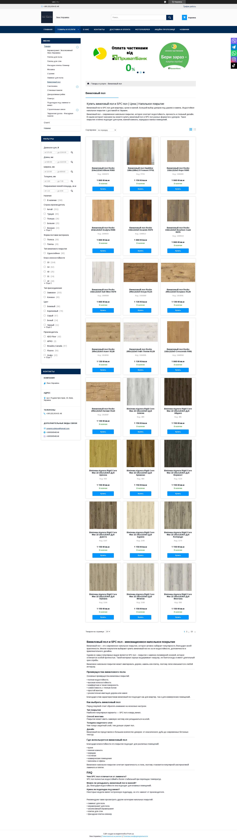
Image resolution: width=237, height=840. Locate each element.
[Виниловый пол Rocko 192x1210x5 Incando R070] (140, 210)
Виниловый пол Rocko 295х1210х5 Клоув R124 (140, 290)
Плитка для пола (54, 57)
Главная (48, 29)
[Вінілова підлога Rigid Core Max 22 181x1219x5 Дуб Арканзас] (140, 453)
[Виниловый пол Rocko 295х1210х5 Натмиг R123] (103, 391)
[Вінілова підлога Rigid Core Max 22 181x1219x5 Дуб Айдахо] (178, 391)
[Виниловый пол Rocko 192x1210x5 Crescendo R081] (178, 332)
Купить (103, 189)
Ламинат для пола (55, 78)
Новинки (184, 29)
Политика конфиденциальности (135, 836)
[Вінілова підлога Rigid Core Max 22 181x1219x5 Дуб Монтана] (178, 577)
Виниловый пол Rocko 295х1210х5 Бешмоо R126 (178, 290)
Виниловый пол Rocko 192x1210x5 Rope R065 (178, 169)
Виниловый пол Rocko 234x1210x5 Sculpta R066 (103, 229)
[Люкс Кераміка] (47, 22)
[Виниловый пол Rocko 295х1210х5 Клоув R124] (140, 272)
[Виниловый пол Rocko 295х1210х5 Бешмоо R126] (178, 272)
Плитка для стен (54, 61)
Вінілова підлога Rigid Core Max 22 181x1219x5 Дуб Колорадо (178, 534)
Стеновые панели (54, 90)
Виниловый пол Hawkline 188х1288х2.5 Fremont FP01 (140, 169)
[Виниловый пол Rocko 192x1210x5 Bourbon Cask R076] (178, 210)
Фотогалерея (142, 29)
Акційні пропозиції (165, 29)
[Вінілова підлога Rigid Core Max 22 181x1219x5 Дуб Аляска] (140, 391)
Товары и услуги (66, 29)
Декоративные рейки (56, 94)
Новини (47, 128)
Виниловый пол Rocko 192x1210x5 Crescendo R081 (178, 350)
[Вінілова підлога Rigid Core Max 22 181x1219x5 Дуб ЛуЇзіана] (103, 577)
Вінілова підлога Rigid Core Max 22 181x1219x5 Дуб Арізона (103, 472)
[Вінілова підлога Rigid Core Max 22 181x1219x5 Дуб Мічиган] (140, 577)
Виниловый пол (53, 82)
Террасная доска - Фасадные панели (60, 114)
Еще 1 (49, 230)
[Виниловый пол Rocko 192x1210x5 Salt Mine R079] (103, 272)
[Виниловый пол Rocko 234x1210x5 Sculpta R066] (103, 210)
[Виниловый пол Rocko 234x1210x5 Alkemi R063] (103, 151)
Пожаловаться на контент (112, 836)
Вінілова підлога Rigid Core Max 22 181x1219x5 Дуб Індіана (140, 534)
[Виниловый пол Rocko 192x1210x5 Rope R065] (178, 151)
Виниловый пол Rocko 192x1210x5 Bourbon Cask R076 (178, 230)
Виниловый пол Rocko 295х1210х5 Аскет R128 (103, 350)
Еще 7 (49, 357)
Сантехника (52, 86)
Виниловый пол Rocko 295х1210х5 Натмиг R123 (103, 410)
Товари (47, 46)
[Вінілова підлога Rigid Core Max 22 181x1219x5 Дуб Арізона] (103, 453)
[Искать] (169, 17)
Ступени (50, 74)
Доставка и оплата (120, 29)
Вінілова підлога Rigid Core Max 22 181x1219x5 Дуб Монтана (178, 596)
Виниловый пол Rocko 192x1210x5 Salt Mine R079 (103, 290)
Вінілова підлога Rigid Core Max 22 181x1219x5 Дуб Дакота (103, 534)
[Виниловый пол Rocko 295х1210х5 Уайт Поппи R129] (140, 332)
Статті (47, 122)
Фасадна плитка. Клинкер (58, 65)
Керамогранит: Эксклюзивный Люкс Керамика (60, 51)
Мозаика (51, 69)
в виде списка (194, 130)
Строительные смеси (56, 109)
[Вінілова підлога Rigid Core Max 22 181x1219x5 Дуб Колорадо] (178, 515)
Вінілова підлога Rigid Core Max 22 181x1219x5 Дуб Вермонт (178, 472)
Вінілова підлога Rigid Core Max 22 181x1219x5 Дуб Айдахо (178, 411)
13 (192, 632)
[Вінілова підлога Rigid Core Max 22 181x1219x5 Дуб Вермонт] (178, 453)
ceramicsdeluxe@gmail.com (57, 428)
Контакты (99, 29)
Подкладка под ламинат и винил (58, 104)
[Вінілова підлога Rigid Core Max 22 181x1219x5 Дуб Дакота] (103, 515)
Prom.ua (130, 834)
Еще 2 (49, 327)
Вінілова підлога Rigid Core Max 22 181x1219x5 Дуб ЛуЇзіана (103, 596)
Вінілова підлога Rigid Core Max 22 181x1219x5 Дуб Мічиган (140, 596)
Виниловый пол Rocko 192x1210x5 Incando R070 (140, 229)
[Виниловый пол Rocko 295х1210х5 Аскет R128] (103, 332)
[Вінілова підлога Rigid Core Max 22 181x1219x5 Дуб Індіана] (140, 515)
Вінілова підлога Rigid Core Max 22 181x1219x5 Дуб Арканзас (140, 472)
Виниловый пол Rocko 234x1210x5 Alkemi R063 (103, 169)
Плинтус (50, 98)
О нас (86, 29)
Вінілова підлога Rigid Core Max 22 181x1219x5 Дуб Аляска (140, 411)
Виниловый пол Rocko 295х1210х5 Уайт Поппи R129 (140, 350)
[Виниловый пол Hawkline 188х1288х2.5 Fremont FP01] (140, 151)
